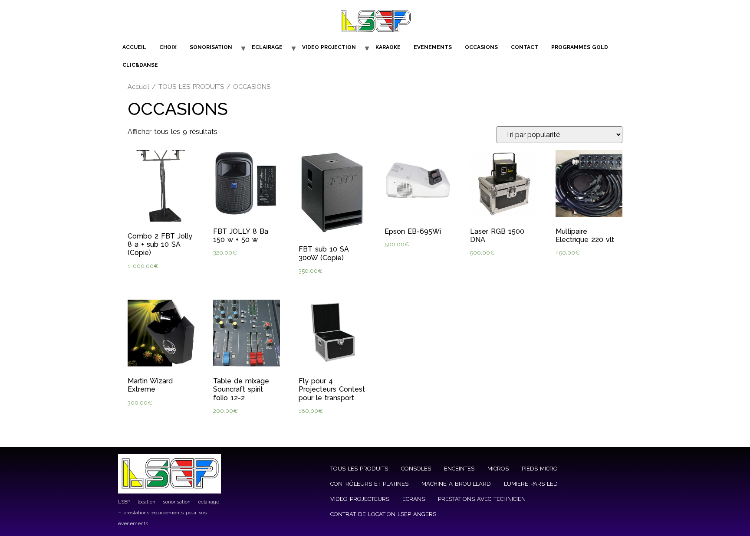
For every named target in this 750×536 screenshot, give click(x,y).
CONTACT (524, 47)
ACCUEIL (134, 47)
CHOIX (168, 47)
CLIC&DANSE (140, 65)
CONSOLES (416, 468)
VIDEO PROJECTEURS (359, 499)
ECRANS (413, 499)
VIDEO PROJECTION (329, 47)
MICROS (498, 468)
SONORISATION (211, 47)
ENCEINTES (459, 468)
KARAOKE (388, 47)
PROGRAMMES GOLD (579, 47)
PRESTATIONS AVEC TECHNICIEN (482, 499)
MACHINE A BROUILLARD (456, 483)
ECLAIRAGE (267, 47)
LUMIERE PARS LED (531, 483)
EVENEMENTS (433, 47)
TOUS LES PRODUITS (191, 86)
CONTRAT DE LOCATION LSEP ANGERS (383, 514)
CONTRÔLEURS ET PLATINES (369, 483)
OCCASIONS (481, 47)
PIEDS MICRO (540, 468)
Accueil (138, 86)
